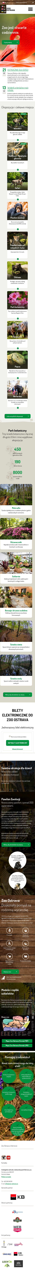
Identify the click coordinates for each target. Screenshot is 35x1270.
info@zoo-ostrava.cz (11, 1184)
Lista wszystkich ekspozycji (15, 416)
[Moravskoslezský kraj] (17, 1212)
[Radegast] (17, 1219)
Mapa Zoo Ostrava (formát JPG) (17, 1045)
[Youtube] (8, 1159)
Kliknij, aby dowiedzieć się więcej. (13, 845)
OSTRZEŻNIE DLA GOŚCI (17, 70)
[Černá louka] (18, 1265)
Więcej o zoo (7, 972)
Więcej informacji (17, 749)
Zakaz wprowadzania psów (13, 978)
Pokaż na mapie (6, 1177)
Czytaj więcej (8, 42)
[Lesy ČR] (7, 1265)
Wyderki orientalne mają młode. (17, 88)
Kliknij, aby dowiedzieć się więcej (14, 695)
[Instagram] (3, 1159)
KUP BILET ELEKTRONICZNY (17, 743)
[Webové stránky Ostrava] (17, 1228)
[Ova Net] (7, 1255)
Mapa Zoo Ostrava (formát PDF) (17, 1041)
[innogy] (7, 1245)
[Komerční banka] (18, 1197)
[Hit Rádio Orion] (18, 1245)
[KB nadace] (18, 1255)
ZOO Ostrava (8, 9)
